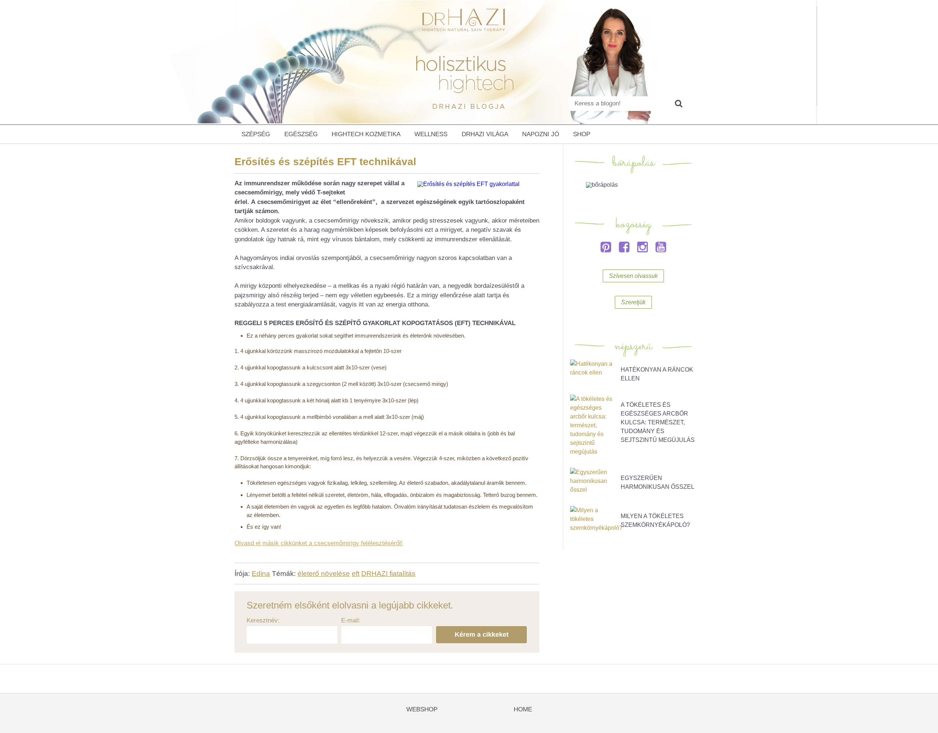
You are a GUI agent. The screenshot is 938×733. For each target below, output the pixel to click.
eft (355, 573)
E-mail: (351, 620)
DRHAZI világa (485, 134)
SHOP (581, 134)
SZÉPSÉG (255, 134)
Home (523, 709)
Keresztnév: (263, 620)
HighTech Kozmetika (366, 134)
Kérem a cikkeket (482, 634)
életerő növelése (324, 573)
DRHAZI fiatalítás (388, 573)
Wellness (430, 134)
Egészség (301, 134)
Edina (261, 573)
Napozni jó (540, 134)
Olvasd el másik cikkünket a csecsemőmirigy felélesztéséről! (318, 543)
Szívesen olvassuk (633, 276)
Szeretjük (633, 302)
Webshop (421, 709)
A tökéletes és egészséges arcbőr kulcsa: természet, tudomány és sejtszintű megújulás (658, 422)
